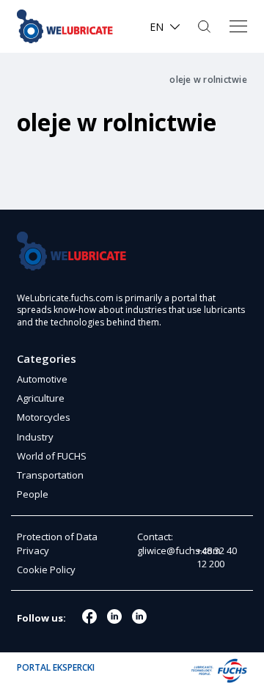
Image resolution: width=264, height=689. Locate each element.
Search (206, 26)
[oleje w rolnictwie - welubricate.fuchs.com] (69, 26)
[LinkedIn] (139, 616)
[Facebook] (89, 616)
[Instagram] (114, 616)
